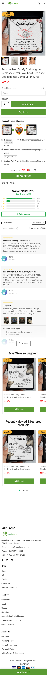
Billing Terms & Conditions (12, 653)
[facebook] (3, 559)
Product (4, 579)
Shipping (5, 612)
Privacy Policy (7, 641)
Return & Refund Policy (11, 620)
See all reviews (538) (23, 194)
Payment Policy (8, 649)
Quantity (4, 99)
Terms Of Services (9, 645)
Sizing (4, 608)
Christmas (5, 583)
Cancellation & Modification (12, 616)
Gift (2, 575)
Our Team (5, 637)
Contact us (5, 600)
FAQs (3, 604)
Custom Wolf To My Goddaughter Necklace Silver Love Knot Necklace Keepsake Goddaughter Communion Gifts (18, 396)
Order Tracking (7, 624)
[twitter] (8, 559)
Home (4, 571)
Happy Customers (9, 587)
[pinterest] (12, 559)
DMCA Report (24, 664)
